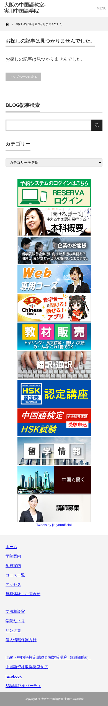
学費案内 (13, 565)
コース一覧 (15, 575)
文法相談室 (15, 611)
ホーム (11, 546)
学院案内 (13, 556)
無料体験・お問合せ (23, 593)
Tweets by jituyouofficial (54, 525)
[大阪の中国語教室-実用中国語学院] (25, 8)
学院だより (15, 621)
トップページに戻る (23, 76)
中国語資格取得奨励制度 (27, 667)
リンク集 (13, 630)
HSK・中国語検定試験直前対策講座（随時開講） (48, 657)
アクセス (13, 584)
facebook (14, 676)
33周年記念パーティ (23, 685)
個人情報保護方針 (21, 640)
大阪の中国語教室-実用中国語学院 (62, 698)
